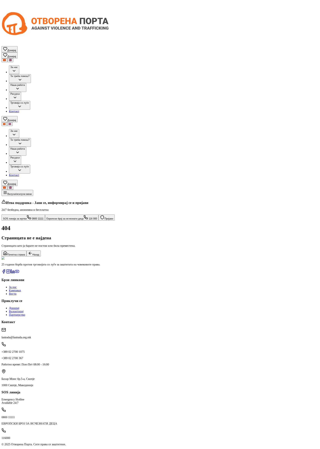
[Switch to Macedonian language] (4, 60)
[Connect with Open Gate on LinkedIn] (12, 272)
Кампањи (15, 290)
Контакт (14, 111)
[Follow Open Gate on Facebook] (3, 272)
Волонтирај (16, 311)
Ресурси (15, 94)
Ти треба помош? (19, 76)
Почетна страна (16, 254)
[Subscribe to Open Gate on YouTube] (17, 272)
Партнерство (17, 314)
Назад (35, 254)
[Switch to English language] (10, 60)
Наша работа (17, 85)
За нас (14, 67)
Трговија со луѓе (19, 102)
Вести (12, 293)
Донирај (14, 308)
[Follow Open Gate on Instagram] (8, 272)
